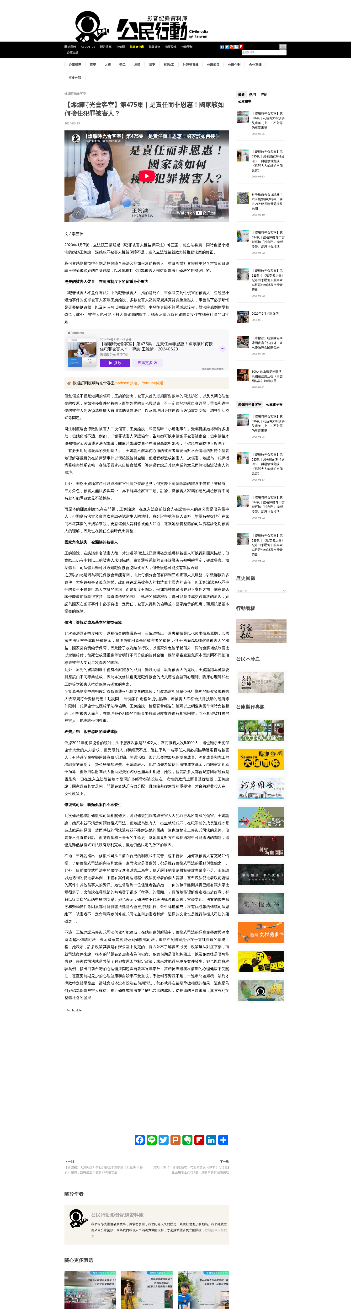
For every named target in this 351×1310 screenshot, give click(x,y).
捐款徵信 (154, 46)
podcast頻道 (126, 383)
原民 (137, 64)
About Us (88, 46)
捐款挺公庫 (137, 46)
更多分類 (75, 77)
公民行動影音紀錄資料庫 (117, 1215)
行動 (264, 95)
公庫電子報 (274, 404)
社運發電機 (190, 64)
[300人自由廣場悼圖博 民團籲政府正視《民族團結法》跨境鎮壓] (243, 375)
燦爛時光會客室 (75, 93)
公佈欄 (120, 46)
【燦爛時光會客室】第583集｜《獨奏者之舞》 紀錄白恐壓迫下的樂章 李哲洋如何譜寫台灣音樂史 (268, 279)
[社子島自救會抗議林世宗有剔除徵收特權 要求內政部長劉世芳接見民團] (243, 198)
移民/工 (169, 64)
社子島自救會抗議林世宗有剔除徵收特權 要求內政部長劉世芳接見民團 (267, 201)
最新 (241, 95)
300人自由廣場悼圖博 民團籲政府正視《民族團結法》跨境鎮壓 (268, 376)
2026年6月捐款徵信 (265, 313)
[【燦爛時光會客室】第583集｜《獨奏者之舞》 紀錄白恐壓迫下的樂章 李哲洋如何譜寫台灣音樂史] (243, 274)
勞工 (122, 64)
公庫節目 (213, 64)
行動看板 (187, 46)
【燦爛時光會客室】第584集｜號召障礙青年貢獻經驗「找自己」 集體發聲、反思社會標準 (268, 239)
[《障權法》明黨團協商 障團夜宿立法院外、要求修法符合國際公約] (243, 342)
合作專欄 (255, 64)
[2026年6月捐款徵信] (243, 317)
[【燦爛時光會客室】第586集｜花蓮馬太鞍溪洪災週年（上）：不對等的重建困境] (90, 1290)
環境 (93, 64)
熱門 (252, 95)
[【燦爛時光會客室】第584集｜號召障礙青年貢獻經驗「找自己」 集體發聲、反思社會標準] (203, 1290)
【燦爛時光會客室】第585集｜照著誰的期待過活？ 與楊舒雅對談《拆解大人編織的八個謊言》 (268, 161)
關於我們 (70, 46)
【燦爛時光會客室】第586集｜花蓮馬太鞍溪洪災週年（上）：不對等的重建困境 (268, 120)
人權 (108, 64)
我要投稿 (170, 46)
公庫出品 (72, 52)
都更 (152, 64)
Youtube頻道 (152, 383)
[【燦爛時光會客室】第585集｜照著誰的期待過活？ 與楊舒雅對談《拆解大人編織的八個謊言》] (147, 1290)
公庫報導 (75, 64)
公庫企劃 (234, 64)
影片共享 (106, 46)
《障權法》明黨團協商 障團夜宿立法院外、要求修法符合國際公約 (269, 342)
